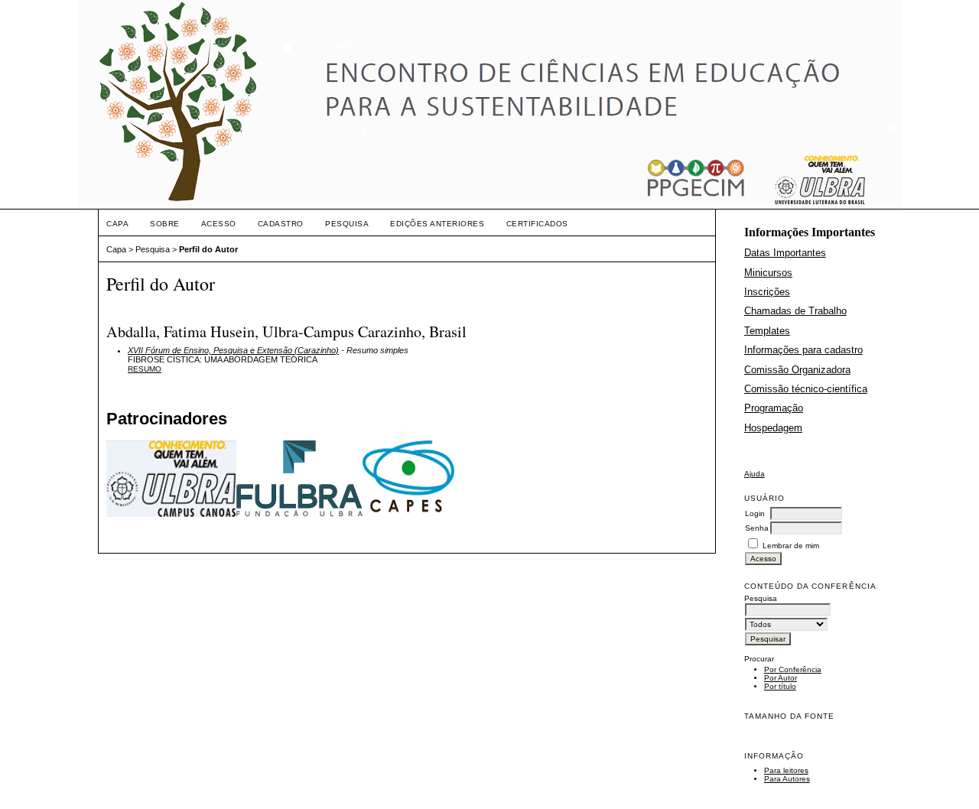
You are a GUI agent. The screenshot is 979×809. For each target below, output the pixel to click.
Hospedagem (773, 428)
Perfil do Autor (208, 249)
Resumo (144, 369)
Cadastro (281, 223)
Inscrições (767, 291)
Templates (767, 330)
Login (755, 513)
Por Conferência (792, 669)
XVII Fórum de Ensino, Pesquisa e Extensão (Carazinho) (233, 350)
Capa (117, 223)
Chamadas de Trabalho (795, 311)
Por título (780, 686)
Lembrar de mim (791, 545)
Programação (773, 408)
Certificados (537, 223)
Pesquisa (347, 223)
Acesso (218, 223)
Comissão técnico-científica (805, 389)
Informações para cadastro (803, 350)
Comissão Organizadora (797, 369)
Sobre (165, 223)
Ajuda (754, 473)
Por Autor (780, 678)
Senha (757, 528)
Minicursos (768, 272)
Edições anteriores (437, 223)
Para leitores (786, 770)
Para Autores (787, 779)
